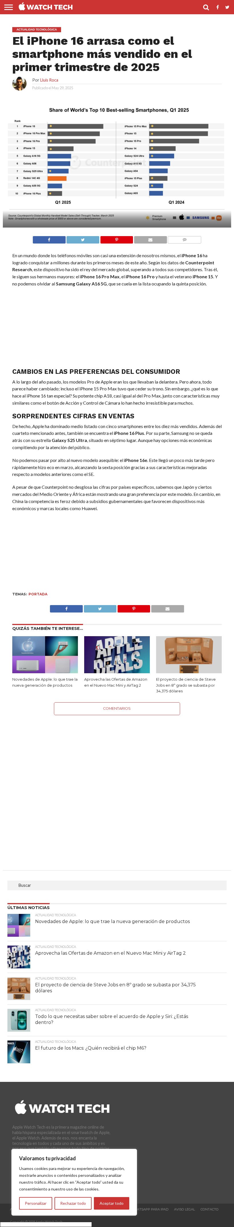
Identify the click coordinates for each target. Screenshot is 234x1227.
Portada (38, 594)
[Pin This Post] (133, 607)
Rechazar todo (73, 1203)
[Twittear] (82, 238)
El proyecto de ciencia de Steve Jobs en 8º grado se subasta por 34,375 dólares (186, 685)
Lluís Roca (49, 80)
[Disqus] (117, 786)
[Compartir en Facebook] (49, 238)
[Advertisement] (117, 328)
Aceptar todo (112, 1203)
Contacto (210, 1209)
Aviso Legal (184, 1209)
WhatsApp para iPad (149, 1209)
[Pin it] (116, 238)
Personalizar (36, 1203)
